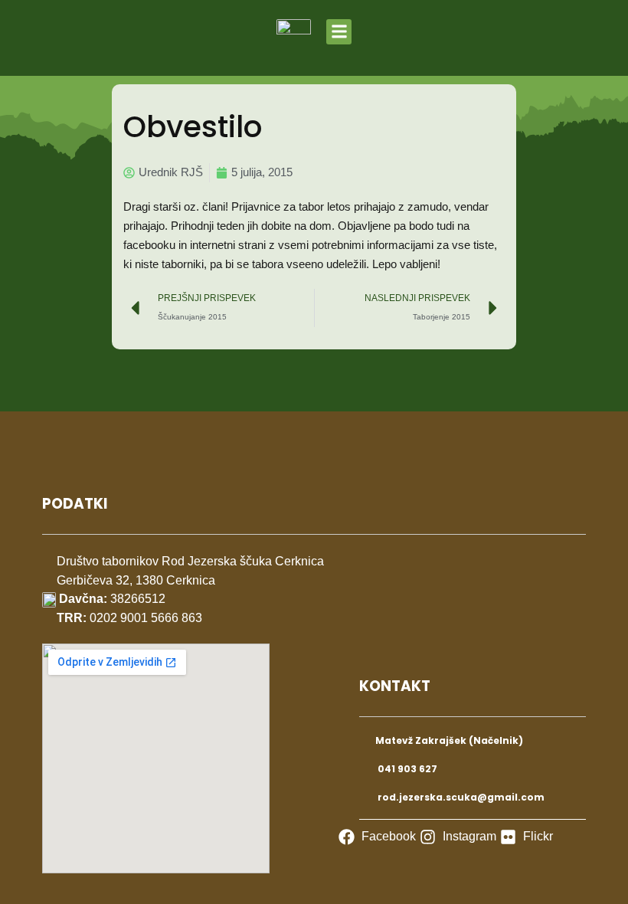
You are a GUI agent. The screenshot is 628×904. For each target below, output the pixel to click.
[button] (339, 31)
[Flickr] (526, 837)
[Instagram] (458, 837)
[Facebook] (377, 837)
